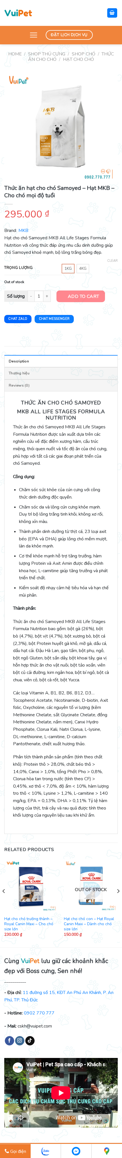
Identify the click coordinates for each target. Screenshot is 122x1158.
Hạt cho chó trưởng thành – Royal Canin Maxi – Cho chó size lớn (28, 923)
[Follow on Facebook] (9, 1041)
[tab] (61, 361)
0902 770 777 (39, 1013)
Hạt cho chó (78, 59)
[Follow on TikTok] (30, 1041)
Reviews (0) (19, 385)
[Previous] (4, 902)
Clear (112, 261)
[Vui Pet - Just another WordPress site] (18, 12)
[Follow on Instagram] (19, 1041)
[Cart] (112, 13)
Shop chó (83, 54)
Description (19, 361)
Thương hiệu (19, 373)
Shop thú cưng (46, 54)
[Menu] (33, 35)
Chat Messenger (54, 319)
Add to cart (83, 296)
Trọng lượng (18, 268)
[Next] (118, 902)
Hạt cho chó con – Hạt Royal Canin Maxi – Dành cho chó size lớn (89, 923)
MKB (23, 230)
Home (15, 54)
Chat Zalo (17, 319)
